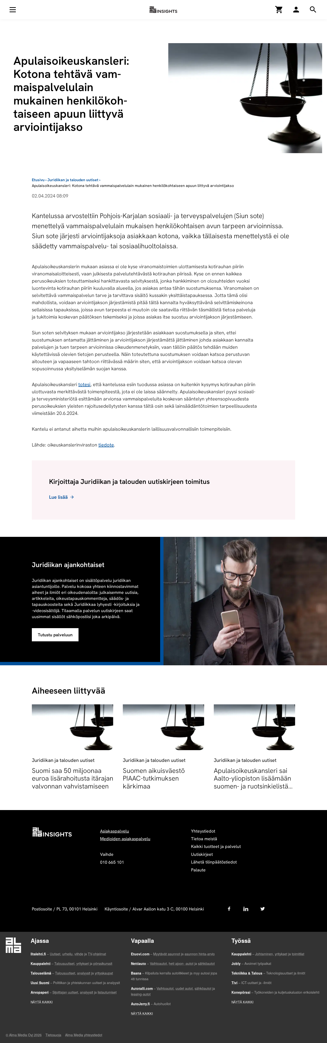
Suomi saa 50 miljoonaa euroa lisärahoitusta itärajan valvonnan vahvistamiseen (72, 778)
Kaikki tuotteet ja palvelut (216, 846)
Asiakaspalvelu (114, 831)
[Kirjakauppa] (279, 9)
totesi (84, 384)
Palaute (198, 870)
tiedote (106, 445)
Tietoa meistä (204, 838)
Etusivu (38, 179)
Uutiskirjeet (202, 854)
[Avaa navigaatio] (13, 10)
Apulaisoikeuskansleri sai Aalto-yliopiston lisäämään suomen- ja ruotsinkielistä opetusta (252, 782)
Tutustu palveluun (55, 634)
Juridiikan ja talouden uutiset (72, 179)
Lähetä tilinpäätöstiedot (214, 862)
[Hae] (296, 9)
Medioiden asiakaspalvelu (125, 838)
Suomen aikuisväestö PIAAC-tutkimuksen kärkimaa (154, 778)
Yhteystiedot (203, 831)
